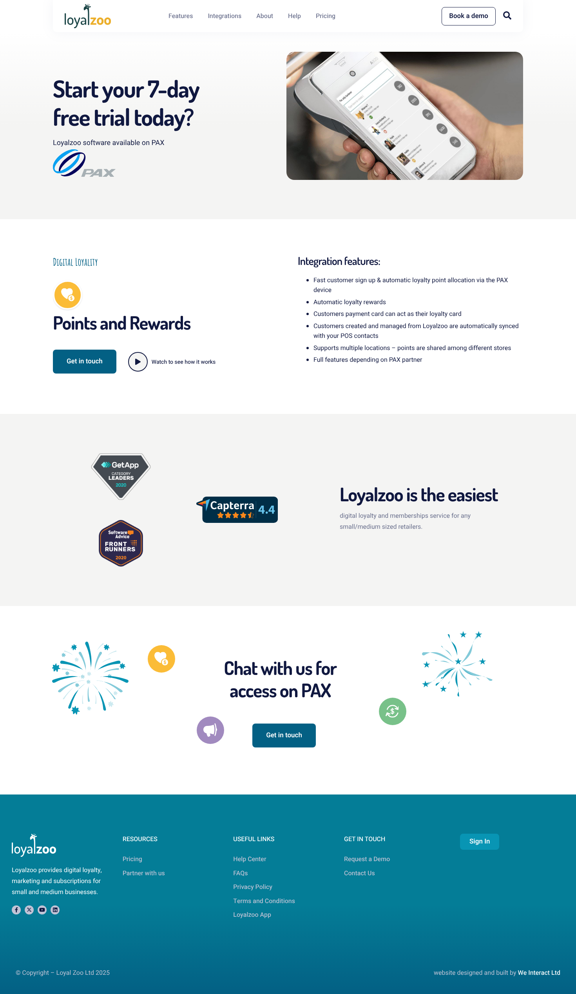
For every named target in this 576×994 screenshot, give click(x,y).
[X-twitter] (29, 909)
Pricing (325, 16)
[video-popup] (138, 362)
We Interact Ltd (539, 973)
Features (180, 16)
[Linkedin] (55, 909)
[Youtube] (42, 909)
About (264, 16)
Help (294, 16)
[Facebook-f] (16, 909)
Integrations (224, 16)
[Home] (88, 16)
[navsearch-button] (507, 15)
